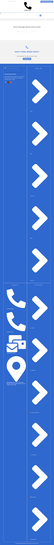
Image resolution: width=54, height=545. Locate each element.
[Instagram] (8, 82)
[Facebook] (5, 82)
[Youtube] (11, 82)
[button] (40, 15)
